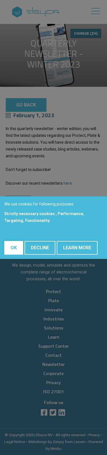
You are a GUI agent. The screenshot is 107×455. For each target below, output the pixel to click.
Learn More (77, 247)
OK (14, 247)
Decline (40, 247)
